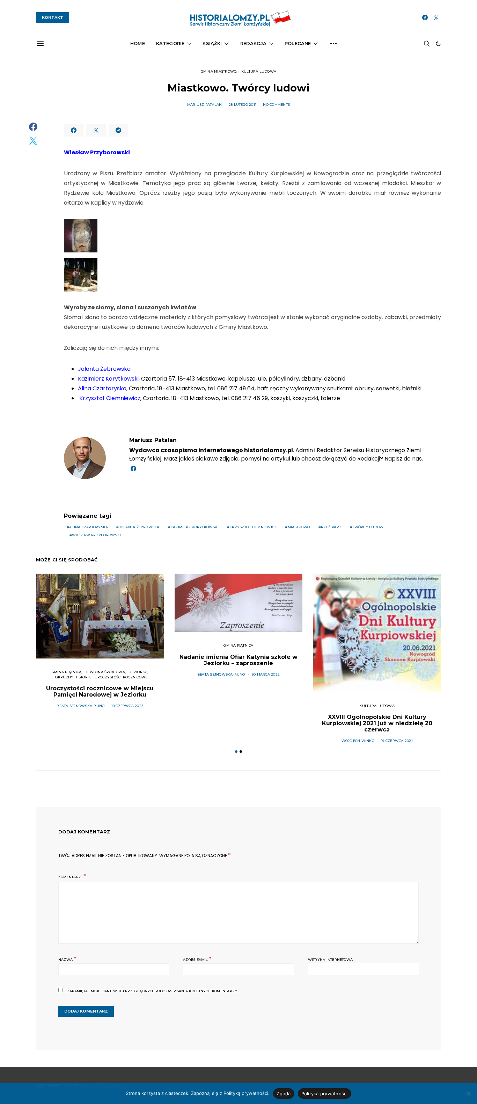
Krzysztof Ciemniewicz (253, 527)
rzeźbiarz (331, 527)
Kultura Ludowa (258, 71)
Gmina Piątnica (66, 672)
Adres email (197, 959)
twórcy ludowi (368, 527)
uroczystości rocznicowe (121, 677)
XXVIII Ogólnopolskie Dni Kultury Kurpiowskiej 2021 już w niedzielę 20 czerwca (377, 723)
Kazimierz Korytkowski (194, 527)
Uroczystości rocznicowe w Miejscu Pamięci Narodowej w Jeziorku (100, 691)
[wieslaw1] (80, 275)
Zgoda (284, 1093)
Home (137, 43)
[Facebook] (425, 17)
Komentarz (70, 877)
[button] (438, 43)
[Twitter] (436, 17)
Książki (212, 43)
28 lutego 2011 (242, 104)
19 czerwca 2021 (397, 741)
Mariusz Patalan (204, 104)
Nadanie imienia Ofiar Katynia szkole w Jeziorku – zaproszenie (238, 660)
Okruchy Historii (72, 677)
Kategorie (170, 43)
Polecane (298, 43)
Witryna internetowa (330, 960)
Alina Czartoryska (88, 527)
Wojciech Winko (358, 741)
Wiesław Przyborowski (96, 535)
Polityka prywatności (324, 1093)
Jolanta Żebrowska (139, 527)
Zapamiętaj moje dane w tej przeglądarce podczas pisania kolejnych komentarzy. (152, 991)
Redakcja (253, 43)
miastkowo (299, 527)
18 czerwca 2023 (127, 706)
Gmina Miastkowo (219, 71)
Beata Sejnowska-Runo (80, 706)
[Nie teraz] (468, 1093)
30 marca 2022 (266, 674)
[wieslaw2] (80, 235)
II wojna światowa (105, 672)
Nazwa (67, 959)
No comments (276, 104)
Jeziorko (138, 672)
